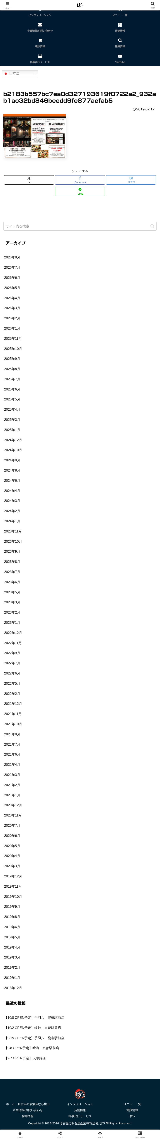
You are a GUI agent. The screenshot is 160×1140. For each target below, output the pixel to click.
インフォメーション (80, 1104)
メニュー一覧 (132, 1104)
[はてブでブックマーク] (133, 1071)
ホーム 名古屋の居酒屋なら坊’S (27, 1104)
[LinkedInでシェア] (98, 1082)
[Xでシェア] (26, 1060)
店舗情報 (80, 1110)
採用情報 (28, 1116)
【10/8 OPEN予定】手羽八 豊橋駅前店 (34, 1017)
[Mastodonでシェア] (62, 1060)
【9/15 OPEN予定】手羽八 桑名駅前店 (34, 1038)
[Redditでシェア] (98, 1071)
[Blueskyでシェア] (98, 1060)
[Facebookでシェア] (26, 1071)
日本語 (13, 73)
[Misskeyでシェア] (133, 1060)
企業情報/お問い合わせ (28, 1110)
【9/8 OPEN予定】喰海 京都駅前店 (31, 1048)
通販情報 (132, 1110)
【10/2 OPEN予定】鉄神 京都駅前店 (32, 1028)
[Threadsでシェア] (62, 1071)
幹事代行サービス (80, 1116)
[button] (152, 226)
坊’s (132, 1116)
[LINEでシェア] (26, 1082)
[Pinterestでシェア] (62, 1082)
